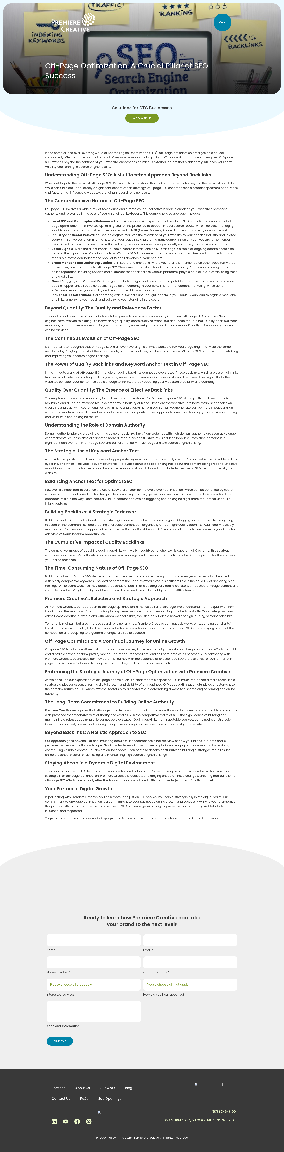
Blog (128, 1088)
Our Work (107, 1088)
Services (58, 1088)
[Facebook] (77, 1121)
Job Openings (109, 1098)
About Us (82, 1088)
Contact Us (61, 1098)
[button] (222, 22)
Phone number (58, 972)
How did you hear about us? (164, 994)
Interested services (61, 994)
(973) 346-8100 (224, 1111)
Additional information (63, 1026)
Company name (155, 972)
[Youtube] (65, 1121)
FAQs (84, 1098)
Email (147, 950)
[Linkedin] (54, 1121)
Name (51, 950)
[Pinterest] (88, 1121)
